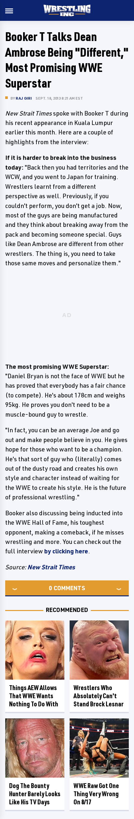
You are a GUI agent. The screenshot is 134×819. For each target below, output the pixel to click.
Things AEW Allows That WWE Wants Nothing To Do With (33, 696)
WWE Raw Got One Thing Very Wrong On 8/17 (96, 794)
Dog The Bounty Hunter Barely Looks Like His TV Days (34, 794)
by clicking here (66, 551)
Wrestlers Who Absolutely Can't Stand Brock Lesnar (99, 696)
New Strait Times (51, 567)
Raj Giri (24, 98)
